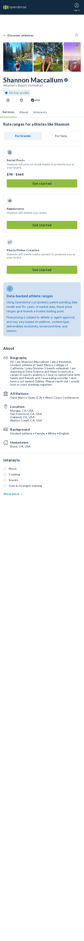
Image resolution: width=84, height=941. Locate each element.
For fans (61, 136)
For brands (23, 136)
